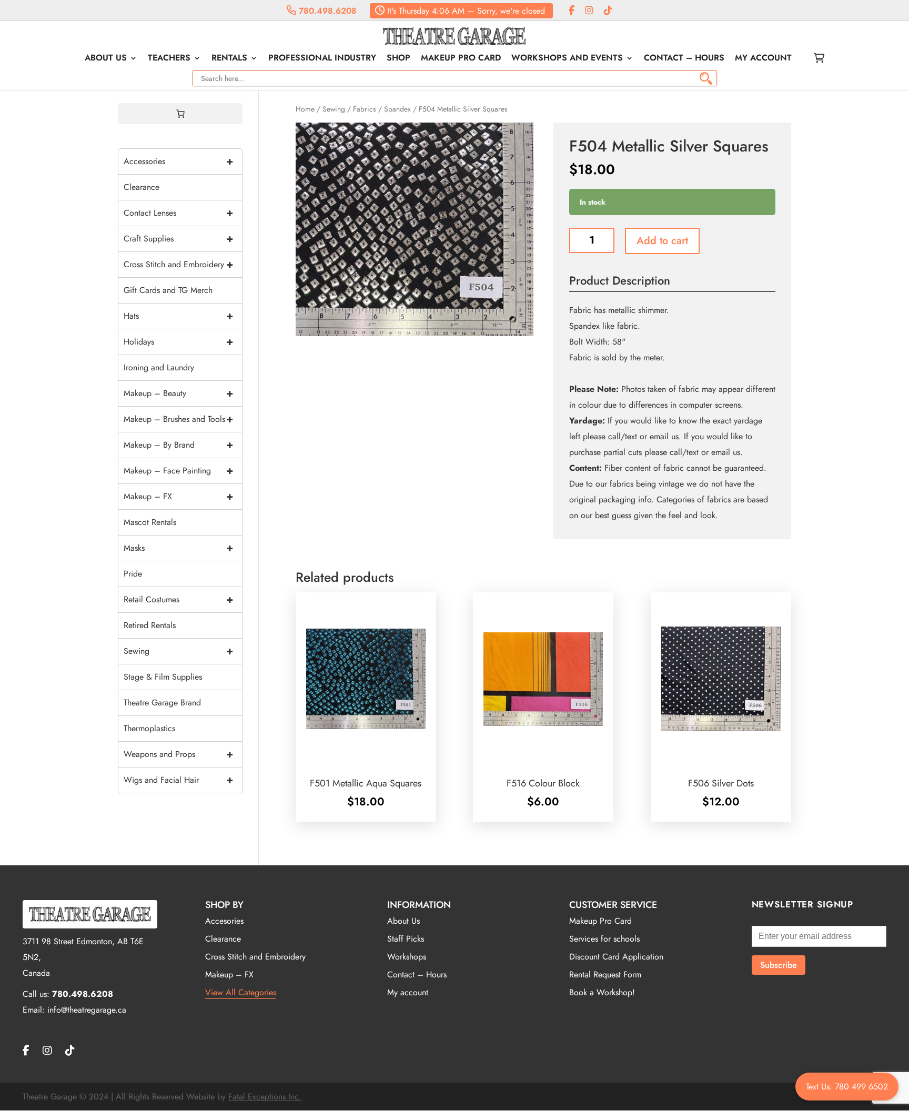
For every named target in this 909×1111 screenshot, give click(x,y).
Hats (178, 316)
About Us (106, 59)
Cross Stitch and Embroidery (178, 264)
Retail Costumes (178, 599)
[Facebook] (571, 11)
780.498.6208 (326, 11)
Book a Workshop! (602, 992)
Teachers (169, 59)
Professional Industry (322, 59)
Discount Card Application (616, 957)
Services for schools (604, 939)
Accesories (224, 921)
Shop (398, 59)
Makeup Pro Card (461, 59)
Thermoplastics (149, 728)
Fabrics (364, 109)
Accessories (178, 161)
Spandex (397, 109)
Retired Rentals (150, 625)
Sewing (333, 109)
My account (763, 59)
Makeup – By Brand (178, 444)
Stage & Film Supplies (163, 677)
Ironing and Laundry (159, 367)
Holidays (178, 341)
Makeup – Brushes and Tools (178, 419)
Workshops (406, 957)
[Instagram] (589, 11)
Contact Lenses (178, 212)
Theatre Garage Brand (162, 702)
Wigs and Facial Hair (178, 779)
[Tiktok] (608, 11)
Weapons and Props (178, 754)
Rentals (229, 59)
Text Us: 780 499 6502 (847, 1086)
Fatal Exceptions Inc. (264, 1096)
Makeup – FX (178, 496)
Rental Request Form (605, 974)
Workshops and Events (567, 59)
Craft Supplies (178, 238)
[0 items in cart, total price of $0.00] (180, 113)
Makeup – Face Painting (178, 470)
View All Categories (240, 992)
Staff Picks (405, 939)
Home (305, 109)
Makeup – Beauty (178, 393)
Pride (133, 574)
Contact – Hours (684, 59)
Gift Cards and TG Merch (168, 290)
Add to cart (662, 240)
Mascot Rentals (150, 522)
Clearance (141, 187)
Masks (178, 548)
